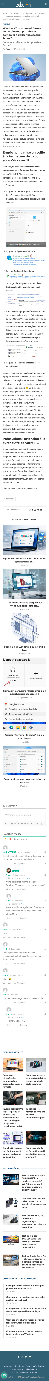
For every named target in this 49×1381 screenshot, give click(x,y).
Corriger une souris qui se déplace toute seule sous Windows (24, 1332)
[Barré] (15, 823)
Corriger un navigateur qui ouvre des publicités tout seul (25, 1298)
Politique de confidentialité (24, 1369)
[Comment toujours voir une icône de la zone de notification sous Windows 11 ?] (24, 760)
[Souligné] (11, 823)
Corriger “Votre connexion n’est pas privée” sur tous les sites (25, 1287)
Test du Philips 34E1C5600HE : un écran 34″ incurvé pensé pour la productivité (31, 1242)
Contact (33, 1372)
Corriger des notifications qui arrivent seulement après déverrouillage (26, 1310)
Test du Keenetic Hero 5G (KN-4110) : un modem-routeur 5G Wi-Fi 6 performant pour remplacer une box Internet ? (33, 1182)
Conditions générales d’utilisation (29, 1366)
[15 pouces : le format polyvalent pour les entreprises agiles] (36, 1098)
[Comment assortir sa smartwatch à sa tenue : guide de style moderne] (36, 1064)
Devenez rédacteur (20, 1372)
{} (35, 823)
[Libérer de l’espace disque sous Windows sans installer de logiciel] (24, 584)
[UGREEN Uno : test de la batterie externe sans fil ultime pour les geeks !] (11, 1202)
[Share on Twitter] (35, 510)
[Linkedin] (26, 1356)
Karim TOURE (26, 878)
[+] (37, 823)
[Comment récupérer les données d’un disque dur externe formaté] (13, 1064)
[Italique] (8, 823)
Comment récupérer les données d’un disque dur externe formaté (12, 1081)
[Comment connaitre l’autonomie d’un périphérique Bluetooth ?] (24, 672)
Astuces (17, 13)
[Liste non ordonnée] (21, 823)
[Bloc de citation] (25, 823)
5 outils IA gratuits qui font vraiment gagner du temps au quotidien (12, 1152)
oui (22, 1017)
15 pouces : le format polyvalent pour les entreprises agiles (35, 1113)
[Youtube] (30, 1356)
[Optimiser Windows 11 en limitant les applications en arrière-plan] (24, 540)
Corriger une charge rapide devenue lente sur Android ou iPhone (25, 1321)
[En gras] (5, 823)
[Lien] (31, 823)
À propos (8, 1366)
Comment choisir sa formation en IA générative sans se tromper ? (35, 1152)
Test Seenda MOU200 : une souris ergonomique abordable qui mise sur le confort (34, 1221)
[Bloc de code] (28, 823)
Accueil (5, 13)
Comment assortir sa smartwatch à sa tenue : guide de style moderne (36, 1079)
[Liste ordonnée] (18, 823)
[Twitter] (22, 1356)
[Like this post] (29, 510)
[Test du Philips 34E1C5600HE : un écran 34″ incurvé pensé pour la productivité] (11, 1239)
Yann (8, 49)
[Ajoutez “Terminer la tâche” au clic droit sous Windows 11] (24, 716)
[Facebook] (18, 1356)
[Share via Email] (41, 510)
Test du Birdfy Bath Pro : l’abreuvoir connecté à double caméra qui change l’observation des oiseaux (34, 1262)
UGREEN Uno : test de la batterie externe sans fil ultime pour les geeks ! (34, 1202)
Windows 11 (9, 499)
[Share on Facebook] (32, 510)
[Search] (46, 4)
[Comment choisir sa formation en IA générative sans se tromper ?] (36, 1138)
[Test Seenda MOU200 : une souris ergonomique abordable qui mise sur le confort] (11, 1219)
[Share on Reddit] (38, 510)
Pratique (29, 13)
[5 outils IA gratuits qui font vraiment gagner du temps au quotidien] (13, 1138)
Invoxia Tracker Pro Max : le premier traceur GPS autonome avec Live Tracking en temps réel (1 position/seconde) (13, 1118)
